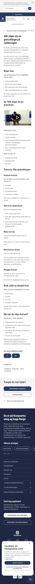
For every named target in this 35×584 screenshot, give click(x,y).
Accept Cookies (17, 563)
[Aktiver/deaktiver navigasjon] (33, 19)
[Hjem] (3, 19)
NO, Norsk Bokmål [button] (11, 19)
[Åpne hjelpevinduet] (31, 580)
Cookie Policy (8, 559)
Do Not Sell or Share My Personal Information (17, 567)
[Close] (29, 543)
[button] (5, 453)
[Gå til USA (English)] (29, 8)
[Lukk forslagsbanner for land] (32, 2)
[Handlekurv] (28, 19)
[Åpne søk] (24, 19)
